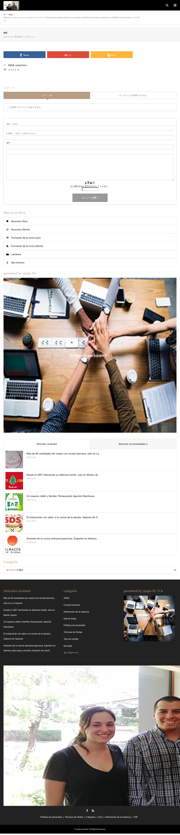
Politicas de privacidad (74, 625)
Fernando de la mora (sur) (26, 237)
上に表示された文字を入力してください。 (90, 186)
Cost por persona (72, 605)
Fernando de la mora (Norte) (27, 246)
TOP (135, 817)
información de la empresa (76, 612)
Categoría (90, 817)
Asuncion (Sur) (19, 221)
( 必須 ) (12, 124)
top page (68, 646)
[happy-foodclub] (12, 5)
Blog (10, 14)
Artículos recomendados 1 (133, 444)
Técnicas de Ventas (73, 632)
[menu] (174, 5)
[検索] (167, 5)
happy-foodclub (82, 829)
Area (100, 817)
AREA (66, 598)
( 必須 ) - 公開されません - (21, 133)
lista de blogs (70, 618)
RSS (93, 810)
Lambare (16, 254)
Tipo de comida (71, 639)
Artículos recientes (47, 444)
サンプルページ (71, 652)
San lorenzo (17, 262)
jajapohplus (21, 65)
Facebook (87, 810)
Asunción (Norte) (20, 229)
